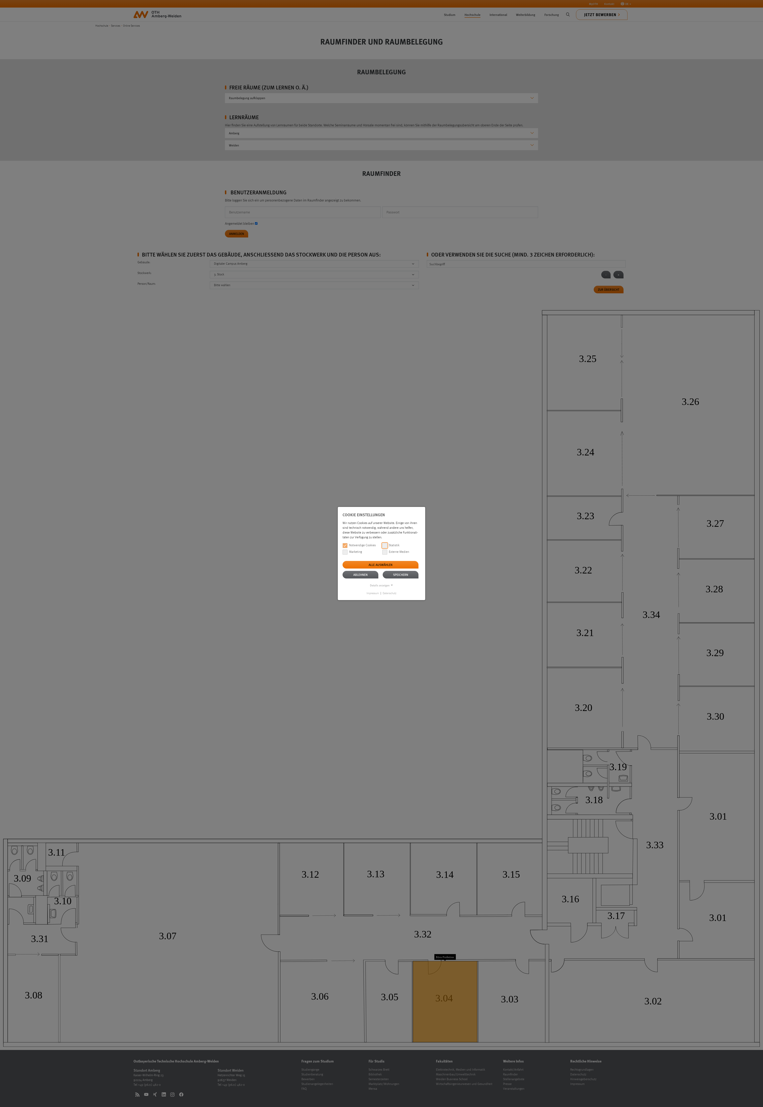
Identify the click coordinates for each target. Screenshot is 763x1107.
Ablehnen (360, 574)
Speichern (400, 574)
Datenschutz (389, 593)
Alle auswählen (380, 564)
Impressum (373, 593)
